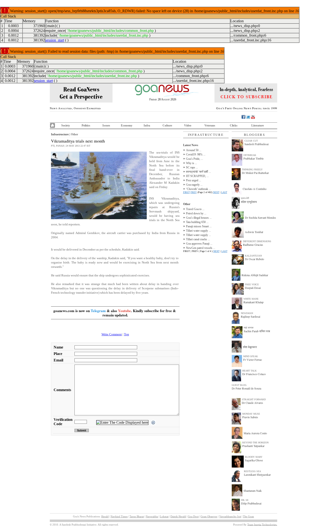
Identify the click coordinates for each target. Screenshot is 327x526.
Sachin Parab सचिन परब (257, 331)
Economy (126, 125)
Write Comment (111, 334)
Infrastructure (60, 134)
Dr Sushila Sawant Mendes (260, 217)
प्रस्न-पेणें (245, 198)
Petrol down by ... (196, 213)
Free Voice (252, 284)
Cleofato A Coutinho (254, 189)
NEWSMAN (247, 313)
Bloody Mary (253, 457)
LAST (224, 192)
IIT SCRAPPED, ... (197, 176)
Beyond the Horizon (255, 442)
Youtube (124, 310)
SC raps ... (192, 167)
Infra (147, 125)
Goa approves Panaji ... (199, 243)
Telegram (98, 310)
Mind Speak (250, 356)
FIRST (186, 192)
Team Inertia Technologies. (262, 524)
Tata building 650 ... (197, 222)
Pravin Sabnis (250, 417)
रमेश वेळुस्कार (250, 347)
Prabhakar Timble (253, 158)
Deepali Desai (253, 288)
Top (126, 334)
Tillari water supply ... (198, 230)
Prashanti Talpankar (253, 446)
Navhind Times (119, 516)
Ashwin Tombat (254, 232)
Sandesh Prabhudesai (256, 144)
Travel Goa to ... (195, 209)
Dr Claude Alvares (252, 403)
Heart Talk (249, 370)
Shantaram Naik (252, 490)
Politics (86, 125)
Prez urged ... (193, 180)
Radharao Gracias (253, 244)
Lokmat (164, 516)
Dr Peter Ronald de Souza (246, 388)
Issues (106, 125)
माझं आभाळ (249, 327)
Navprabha (152, 516)
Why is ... (191, 163)
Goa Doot (193, 516)
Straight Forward (254, 399)
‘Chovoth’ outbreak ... (198, 189)
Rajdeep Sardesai (250, 316)
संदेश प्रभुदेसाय (249, 202)
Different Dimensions (257, 241)
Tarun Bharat (137, 516)
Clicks (233, 125)
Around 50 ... (193, 150)
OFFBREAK (249, 155)
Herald (105, 516)
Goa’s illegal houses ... (199, 217)
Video (187, 125)
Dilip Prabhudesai (251, 503)
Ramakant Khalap (253, 302)
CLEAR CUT (251, 140)
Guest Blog (239, 385)
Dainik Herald (178, 516)
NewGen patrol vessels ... (200, 248)
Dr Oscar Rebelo (254, 259)
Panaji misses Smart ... (199, 226)
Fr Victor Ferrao (252, 359)
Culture (167, 125)
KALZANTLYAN (253, 255)
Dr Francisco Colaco (254, 374)
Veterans (209, 125)
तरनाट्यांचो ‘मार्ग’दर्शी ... (198, 171)
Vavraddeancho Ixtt (230, 516)
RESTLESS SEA (252, 471)
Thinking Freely (252, 169)
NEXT (216, 192)
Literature (257, 125)
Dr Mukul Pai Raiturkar (255, 173)
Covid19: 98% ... (195, 154)
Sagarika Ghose (254, 460)
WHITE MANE (251, 298)
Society (65, 125)
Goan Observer (209, 516)
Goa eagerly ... (194, 184)
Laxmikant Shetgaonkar (257, 474)
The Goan (248, 516)
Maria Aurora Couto (255, 433)
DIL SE (244, 500)
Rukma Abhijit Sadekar (255, 275)
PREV (194, 192)
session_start (54, 40)
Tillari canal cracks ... (198, 239)
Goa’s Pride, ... (194, 158)
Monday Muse (251, 413)
